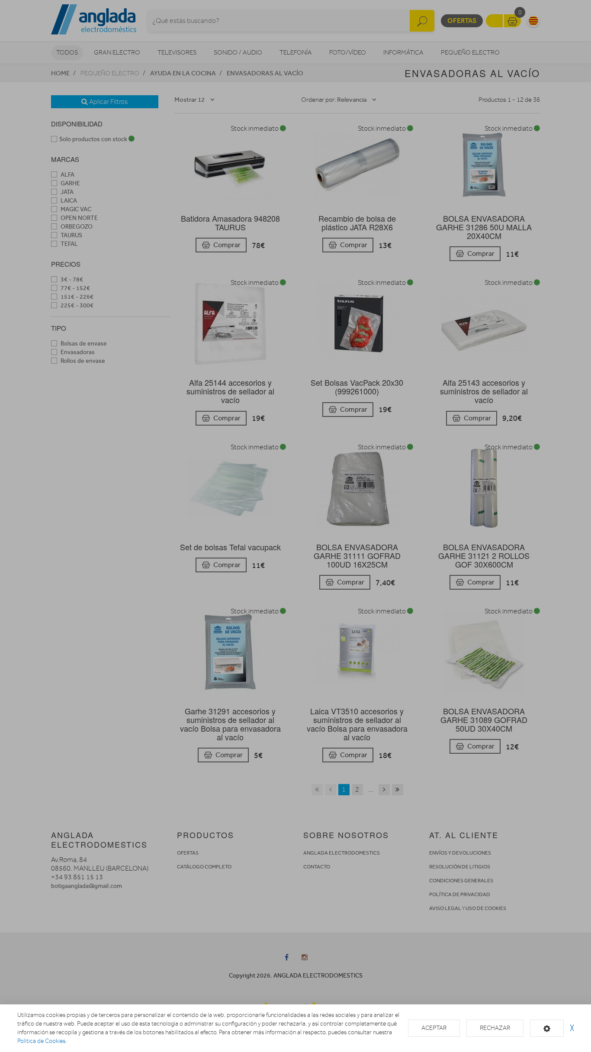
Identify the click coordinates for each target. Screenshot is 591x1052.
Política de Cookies (41, 1041)
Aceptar (433, 1028)
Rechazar (495, 1028)
